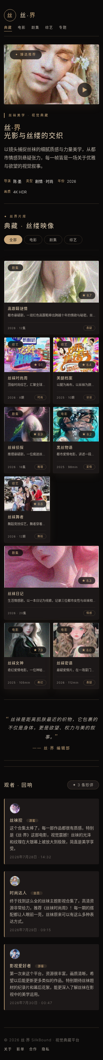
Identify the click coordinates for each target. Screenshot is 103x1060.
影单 (21, 1049)
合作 (33, 1049)
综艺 (49, 27)
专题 (63, 27)
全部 (13, 240)
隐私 (46, 1049)
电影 (22, 27)
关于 (8, 1049)
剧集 (35, 27)
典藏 (8, 27)
